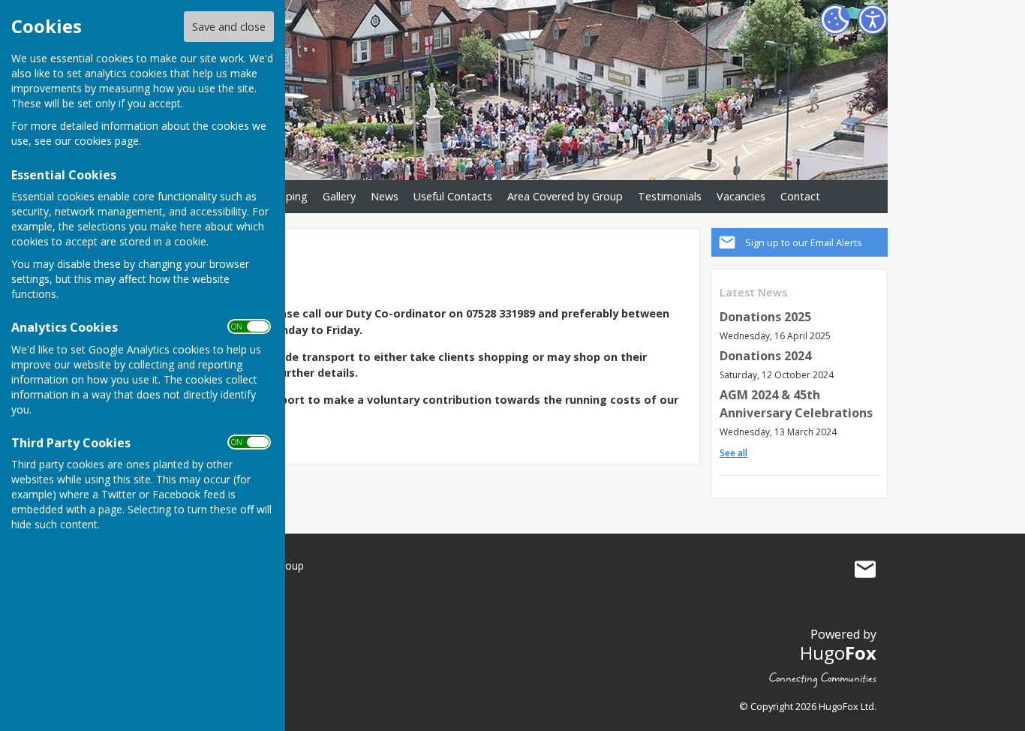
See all (733, 453)
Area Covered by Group (565, 196)
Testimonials (670, 196)
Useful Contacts (452, 196)
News (384, 196)
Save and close (229, 27)
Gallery (339, 196)
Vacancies (741, 196)
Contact (800, 196)
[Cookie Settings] (835, 20)
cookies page (106, 141)
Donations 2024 (765, 355)
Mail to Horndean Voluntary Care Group (865, 569)
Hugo (838, 652)
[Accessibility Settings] (873, 20)
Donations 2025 (765, 316)
